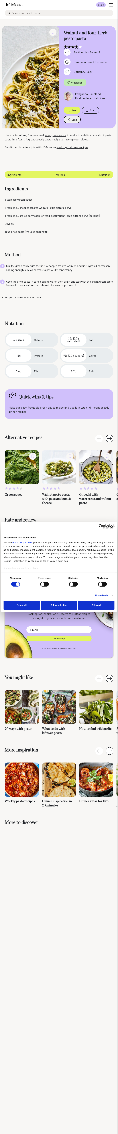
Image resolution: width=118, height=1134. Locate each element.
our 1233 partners (22, 542)
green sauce (25, 199)
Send (74, 119)
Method (60, 174)
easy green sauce (55, 135)
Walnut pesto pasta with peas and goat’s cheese (56, 498)
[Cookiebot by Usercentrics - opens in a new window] (101, 526)
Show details (101, 595)
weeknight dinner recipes (72, 147)
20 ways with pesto (18, 728)
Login (101, 4)
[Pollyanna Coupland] (68, 95)
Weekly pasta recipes (20, 801)
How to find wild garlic (95, 728)
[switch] (44, 584)
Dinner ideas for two (93, 801)
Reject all (22, 605)
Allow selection (59, 605)
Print (92, 110)
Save (74, 110)
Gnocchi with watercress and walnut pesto (95, 498)
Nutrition (105, 174)
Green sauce (13, 494)
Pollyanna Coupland (88, 94)
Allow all (96, 605)
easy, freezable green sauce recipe (42, 407)
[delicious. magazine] (14, 4)
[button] (109, 438)
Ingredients (14, 174)
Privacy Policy (72, 648)
